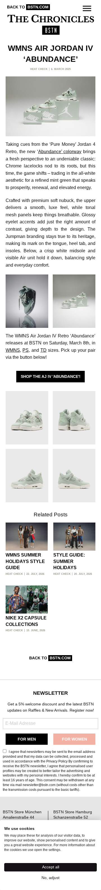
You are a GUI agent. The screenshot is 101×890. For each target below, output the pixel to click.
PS (25, 350)
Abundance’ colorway (60, 151)
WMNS (13, 350)
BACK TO (28, 7)
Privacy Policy (57, 761)
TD (43, 350)
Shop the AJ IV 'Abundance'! (51, 376)
